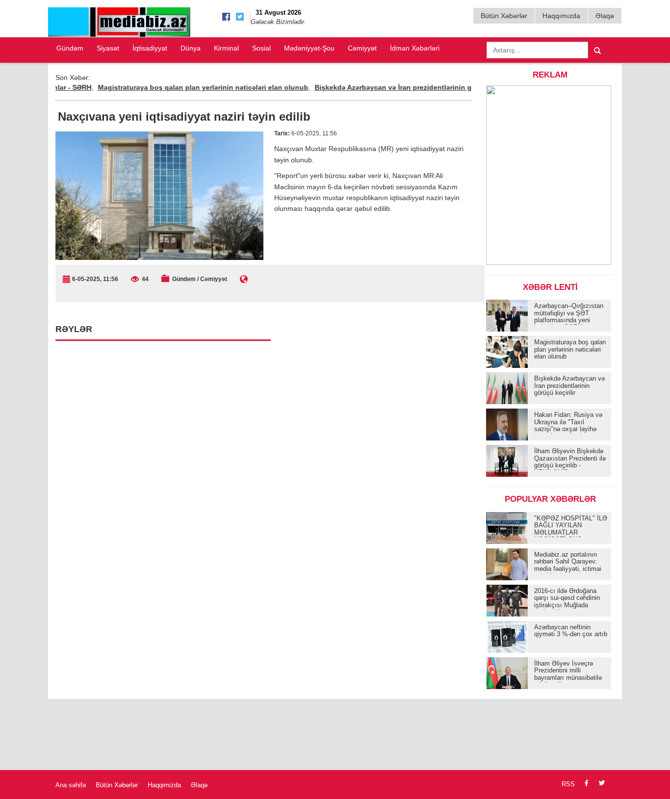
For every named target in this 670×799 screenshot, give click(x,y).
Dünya (190, 48)
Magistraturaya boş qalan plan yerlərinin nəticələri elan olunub (190, 87)
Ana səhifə (70, 785)
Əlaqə (604, 16)
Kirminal (226, 48)
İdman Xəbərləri (414, 48)
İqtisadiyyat (149, 48)
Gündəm (69, 48)
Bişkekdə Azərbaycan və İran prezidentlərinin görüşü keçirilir (403, 87)
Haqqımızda (561, 16)
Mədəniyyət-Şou (309, 48)
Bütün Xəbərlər (504, 16)
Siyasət (108, 48)
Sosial (261, 48)
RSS (568, 784)
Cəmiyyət (362, 48)
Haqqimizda (164, 785)
